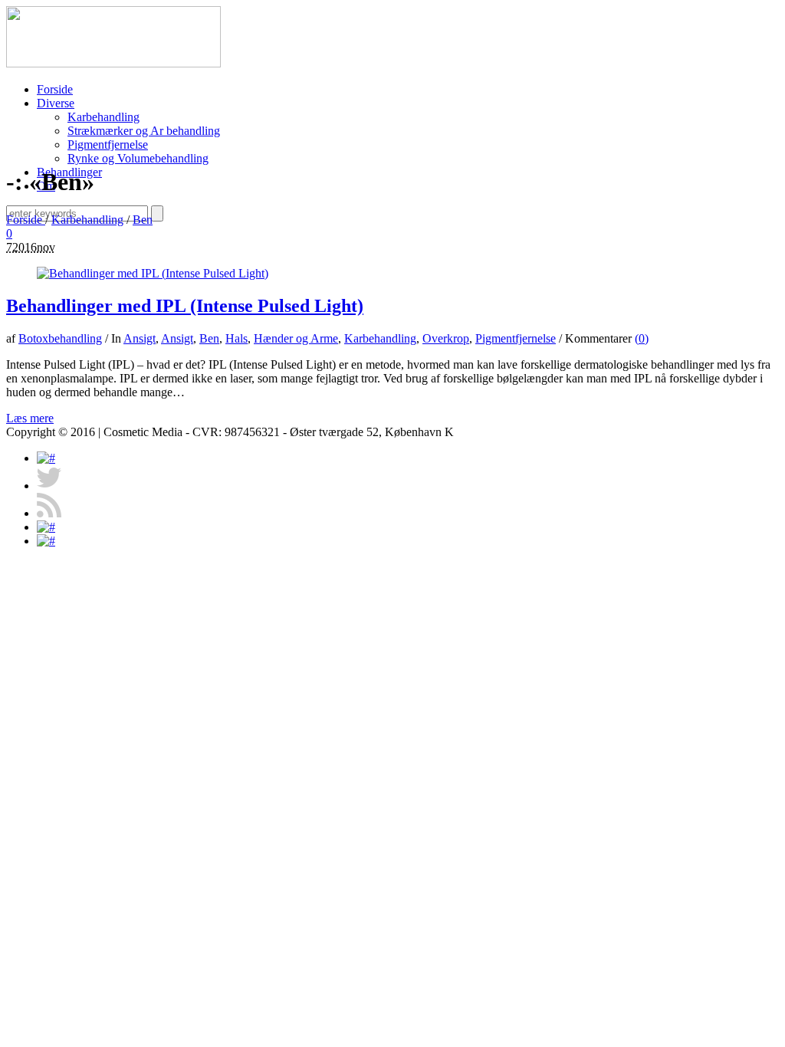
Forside (25, 219)
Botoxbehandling (60, 338)
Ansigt (139, 338)
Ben (143, 219)
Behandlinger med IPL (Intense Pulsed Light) (184, 306)
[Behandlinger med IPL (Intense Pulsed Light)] (152, 273)
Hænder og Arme (296, 338)
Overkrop (445, 338)
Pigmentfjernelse (515, 338)
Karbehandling (87, 219)
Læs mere (30, 418)
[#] (46, 457)
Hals (236, 338)
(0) (642, 338)
